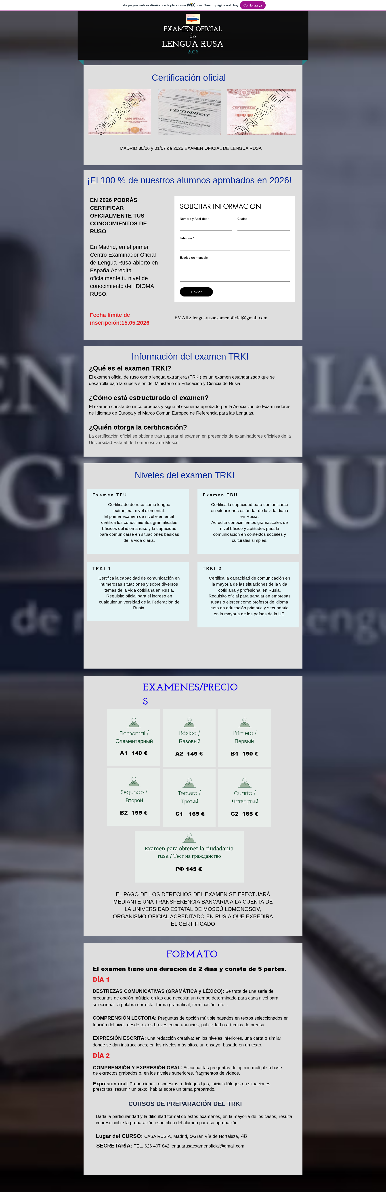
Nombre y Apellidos (194, 218)
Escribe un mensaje (194, 257)
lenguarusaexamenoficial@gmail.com (230, 317)
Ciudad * (243, 218)
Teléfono (187, 238)
